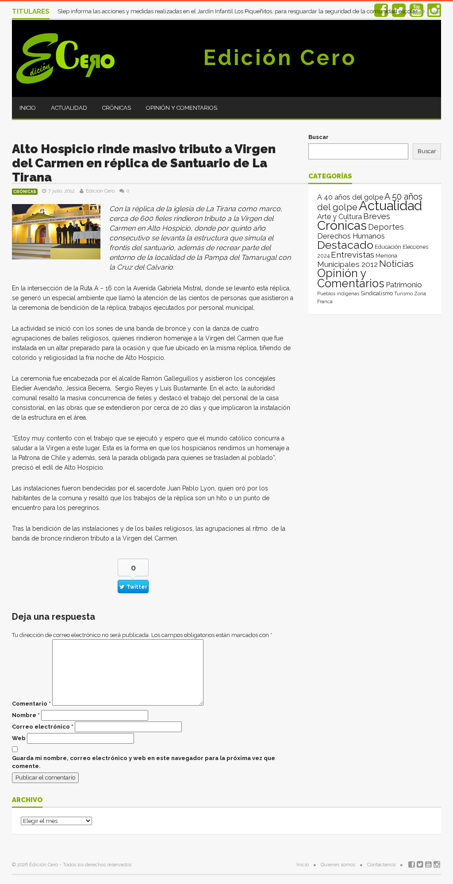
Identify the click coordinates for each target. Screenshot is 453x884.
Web (19, 738)
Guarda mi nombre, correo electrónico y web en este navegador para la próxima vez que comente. (143, 762)
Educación (388, 246)
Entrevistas (352, 255)
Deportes (386, 227)
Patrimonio (404, 284)
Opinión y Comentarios (181, 107)
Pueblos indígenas (338, 293)
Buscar (318, 137)
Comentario (31, 703)
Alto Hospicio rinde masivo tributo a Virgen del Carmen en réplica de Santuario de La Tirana (144, 163)
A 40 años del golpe (350, 197)
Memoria (386, 256)
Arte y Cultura (339, 216)
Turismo (403, 293)
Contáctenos (381, 865)
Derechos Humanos (351, 236)
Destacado (345, 244)
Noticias (396, 263)
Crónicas (116, 107)
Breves (376, 216)
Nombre (26, 715)
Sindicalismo (377, 293)
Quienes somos (338, 865)
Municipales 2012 (347, 264)
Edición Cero (280, 57)
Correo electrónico (42, 726)
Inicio (27, 107)
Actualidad (69, 107)
